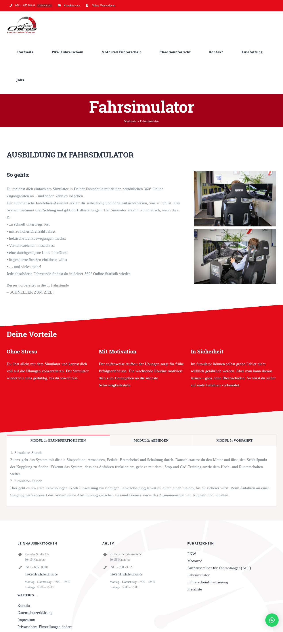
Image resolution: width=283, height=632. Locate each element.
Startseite (130, 121)
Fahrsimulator (198, 575)
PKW (191, 554)
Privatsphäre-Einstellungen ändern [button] (45, 626)
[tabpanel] (141, 476)
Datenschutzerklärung (34, 612)
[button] (272, 620)
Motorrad (194, 561)
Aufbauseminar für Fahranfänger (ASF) (219, 568)
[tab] (58, 440)
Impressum (26, 619)
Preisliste (194, 589)
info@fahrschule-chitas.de (41, 574)
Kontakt (23, 605)
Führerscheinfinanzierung (207, 582)
